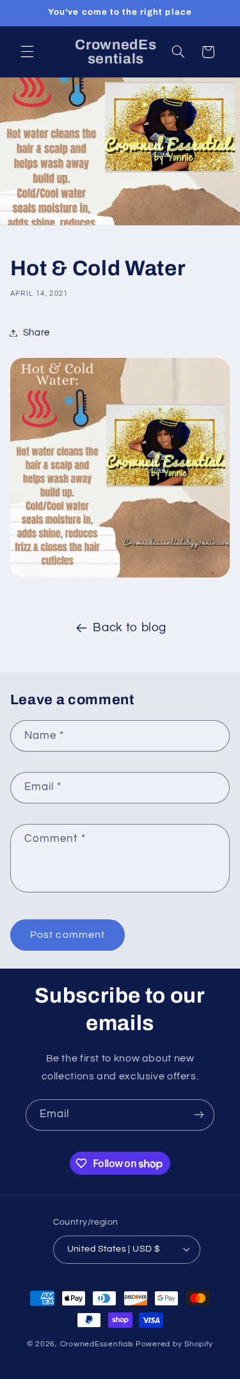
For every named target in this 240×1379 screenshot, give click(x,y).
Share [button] (36, 332)
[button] (27, 52)
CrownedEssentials (97, 1344)
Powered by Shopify (174, 1344)
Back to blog (129, 628)
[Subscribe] (199, 1115)
